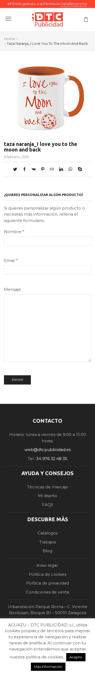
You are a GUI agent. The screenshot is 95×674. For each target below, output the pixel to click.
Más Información (48, 666)
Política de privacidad (47, 583)
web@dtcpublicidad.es (48, 449)
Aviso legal (47, 565)
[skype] (78, 169)
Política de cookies (47, 574)
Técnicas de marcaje (47, 487)
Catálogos (47, 533)
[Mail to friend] (51, 169)
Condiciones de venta (47, 592)
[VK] (33, 169)
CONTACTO (47, 421)
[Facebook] (24, 169)
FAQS (47, 504)
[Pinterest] (42, 169)
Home (9, 39)
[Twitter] (16, 169)
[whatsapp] (70, 169)
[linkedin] (61, 169)
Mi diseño (47, 495)
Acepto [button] (75, 657)
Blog (47, 550)
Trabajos (47, 542)
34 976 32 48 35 (51, 458)
